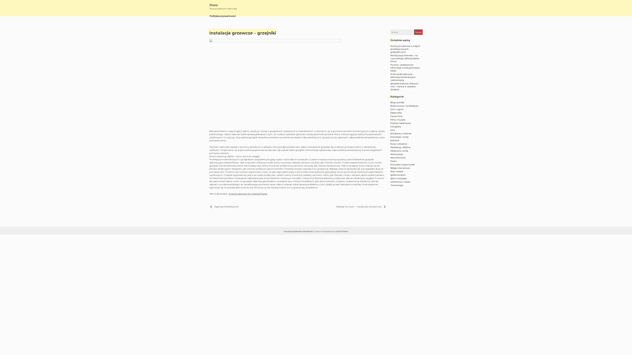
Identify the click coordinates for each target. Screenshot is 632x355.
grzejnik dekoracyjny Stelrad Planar (247, 193)
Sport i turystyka (398, 178)
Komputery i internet (400, 133)
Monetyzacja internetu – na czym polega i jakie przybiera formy (404, 58)
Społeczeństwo (398, 175)
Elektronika (396, 113)
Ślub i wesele (396, 171)
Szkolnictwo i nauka (400, 182)
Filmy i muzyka (397, 119)
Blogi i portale (397, 102)
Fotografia (395, 126)
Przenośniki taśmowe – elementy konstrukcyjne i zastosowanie (403, 77)
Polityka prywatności (223, 16)
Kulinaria (394, 140)
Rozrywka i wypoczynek (402, 164)
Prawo (393, 161)
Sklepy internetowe (400, 168)
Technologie (396, 185)
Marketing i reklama (400, 147)
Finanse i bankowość (400, 123)
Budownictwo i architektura (404, 106)
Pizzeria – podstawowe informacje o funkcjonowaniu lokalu (405, 68)
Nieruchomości (398, 157)
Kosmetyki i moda (399, 137)
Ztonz (213, 5)
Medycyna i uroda (399, 151)
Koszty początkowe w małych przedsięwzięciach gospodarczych (405, 49)
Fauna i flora (396, 116)
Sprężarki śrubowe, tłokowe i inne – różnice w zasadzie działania (404, 86)
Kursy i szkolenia (398, 144)
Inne (392, 130)
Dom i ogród (396, 109)
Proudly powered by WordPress (298, 231)
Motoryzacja (396, 154)
